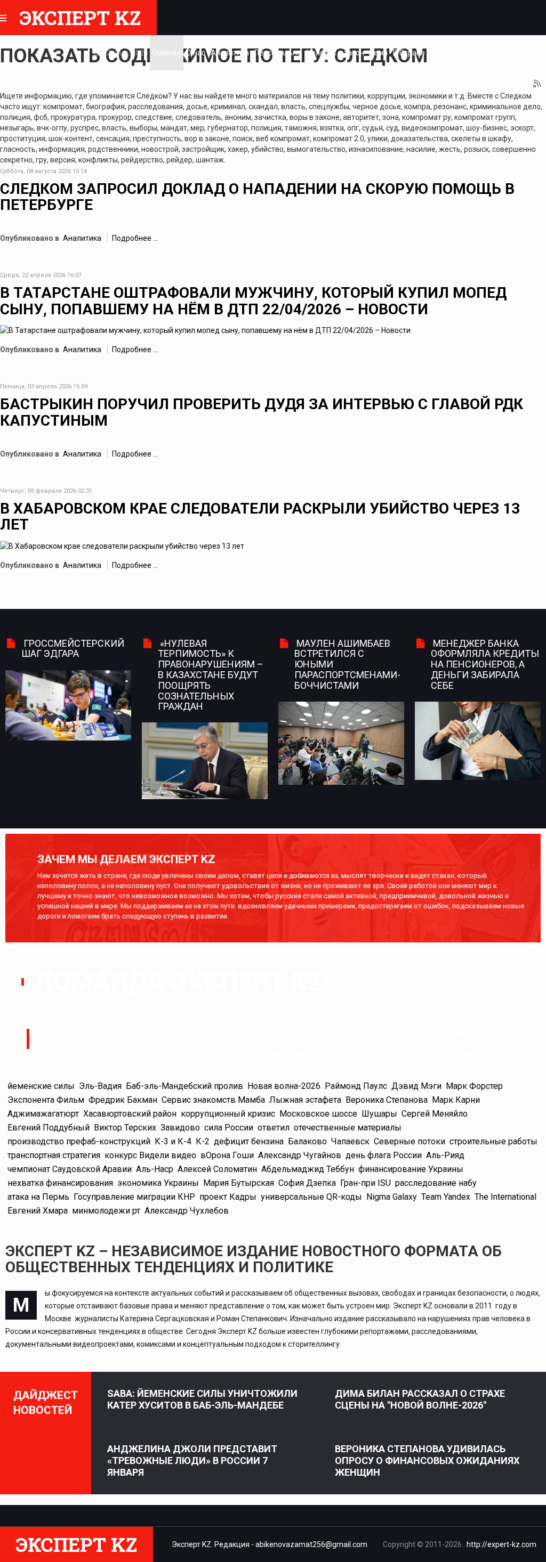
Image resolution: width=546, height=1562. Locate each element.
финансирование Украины (410, 1169)
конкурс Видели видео (150, 1155)
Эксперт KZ (80, 17)
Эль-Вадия (100, 1086)
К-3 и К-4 (173, 1141)
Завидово (180, 1127)
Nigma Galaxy (391, 1197)
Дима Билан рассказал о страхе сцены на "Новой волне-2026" (420, 1399)
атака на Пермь (38, 1197)
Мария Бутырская (238, 1183)
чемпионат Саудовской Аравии (69, 1169)
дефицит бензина (249, 1141)
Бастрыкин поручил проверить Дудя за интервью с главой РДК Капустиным (261, 412)
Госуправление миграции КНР (134, 1197)
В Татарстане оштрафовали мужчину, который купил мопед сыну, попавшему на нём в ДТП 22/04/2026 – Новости (253, 301)
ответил (274, 1127)
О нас (195, 52)
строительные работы (493, 1141)
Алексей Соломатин (217, 1169)
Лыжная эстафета (305, 1100)
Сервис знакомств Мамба (213, 1100)
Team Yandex (445, 1197)
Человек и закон (335, 52)
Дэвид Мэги (416, 1086)
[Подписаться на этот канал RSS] (537, 84)
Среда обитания (459, 52)
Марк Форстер (474, 1086)
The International (505, 1197)
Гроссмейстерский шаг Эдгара (72, 649)
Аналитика (230, 52)
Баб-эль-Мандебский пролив (184, 1086)
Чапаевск (350, 1141)
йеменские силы (41, 1086)
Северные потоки (409, 1141)
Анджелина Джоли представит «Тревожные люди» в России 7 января (192, 1460)
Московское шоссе (318, 1114)
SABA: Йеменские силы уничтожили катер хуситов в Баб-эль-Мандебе (202, 1399)
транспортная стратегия (53, 1155)
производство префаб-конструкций (78, 1141)
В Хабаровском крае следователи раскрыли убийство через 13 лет (260, 517)
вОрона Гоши (227, 1155)
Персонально (277, 52)
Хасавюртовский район (129, 1114)
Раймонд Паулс (356, 1086)
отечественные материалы (348, 1127)
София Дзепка (307, 1183)
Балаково (307, 1141)
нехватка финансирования (60, 1183)
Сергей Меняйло (435, 1114)
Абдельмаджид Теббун (307, 1169)
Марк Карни (456, 1100)
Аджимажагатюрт (43, 1114)
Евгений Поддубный (48, 1127)
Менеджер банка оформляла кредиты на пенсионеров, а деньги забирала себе (485, 664)
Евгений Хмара (37, 1211)
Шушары (379, 1114)
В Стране (409, 52)
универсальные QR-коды (311, 1197)
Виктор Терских (125, 1127)
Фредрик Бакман (123, 1100)
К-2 (203, 1141)
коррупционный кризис (228, 1114)
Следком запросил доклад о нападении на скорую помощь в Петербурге (257, 197)
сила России (228, 1127)
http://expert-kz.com (501, 1544)
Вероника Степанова (387, 1100)
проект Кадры (227, 1197)
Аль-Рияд (445, 1155)
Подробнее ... (135, 238)
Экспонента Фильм (45, 1100)
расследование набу (436, 1183)
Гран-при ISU (365, 1183)
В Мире (506, 52)
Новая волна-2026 (283, 1086)
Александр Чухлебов (186, 1211)
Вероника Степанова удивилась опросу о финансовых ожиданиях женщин (427, 1460)
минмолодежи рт (106, 1211)
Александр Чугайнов (299, 1155)
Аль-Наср (154, 1169)
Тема (379, 52)
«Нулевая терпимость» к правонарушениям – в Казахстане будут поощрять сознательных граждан (210, 675)
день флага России (384, 1155)
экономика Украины (158, 1183)
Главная (166, 52)
